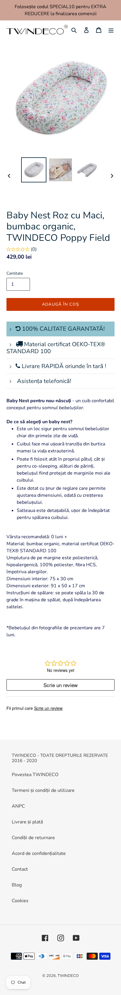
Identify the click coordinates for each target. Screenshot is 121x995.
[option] (34, 170)
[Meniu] (111, 29)
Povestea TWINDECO (35, 774)
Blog (17, 885)
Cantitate (14, 273)
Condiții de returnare (33, 837)
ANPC (18, 806)
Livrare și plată (27, 822)
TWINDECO (68, 975)
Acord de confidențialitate (39, 853)
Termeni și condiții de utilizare (43, 790)
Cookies (20, 901)
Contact (20, 869)
